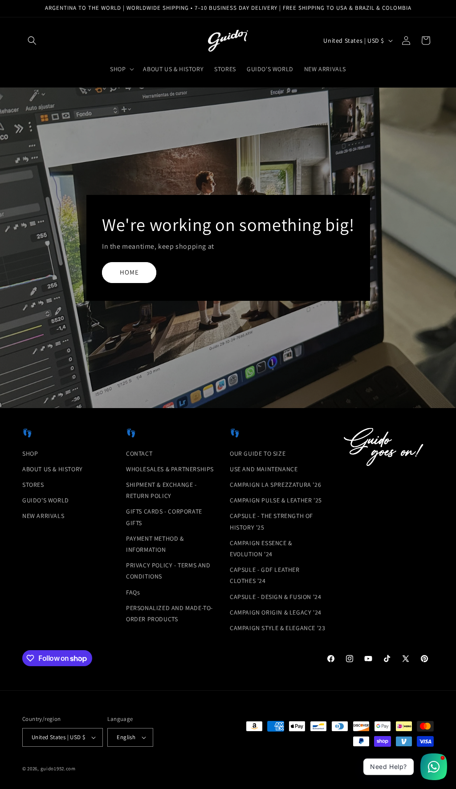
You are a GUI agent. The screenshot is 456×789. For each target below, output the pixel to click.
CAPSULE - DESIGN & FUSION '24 (275, 597)
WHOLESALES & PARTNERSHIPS (170, 469)
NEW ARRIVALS (43, 516)
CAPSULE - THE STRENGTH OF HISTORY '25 (271, 521)
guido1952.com (58, 768)
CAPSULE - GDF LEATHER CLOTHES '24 (265, 575)
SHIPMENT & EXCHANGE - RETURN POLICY (161, 490)
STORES (33, 485)
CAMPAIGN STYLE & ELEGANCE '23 (277, 628)
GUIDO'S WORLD (45, 500)
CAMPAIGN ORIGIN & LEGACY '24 (276, 612)
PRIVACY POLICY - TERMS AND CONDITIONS (168, 570)
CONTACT (139, 453)
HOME (128, 272)
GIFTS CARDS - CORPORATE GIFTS (164, 516)
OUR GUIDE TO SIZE (257, 453)
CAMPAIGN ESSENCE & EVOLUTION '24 (261, 548)
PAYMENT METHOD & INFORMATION (155, 544)
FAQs (133, 592)
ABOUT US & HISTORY (52, 469)
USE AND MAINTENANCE (263, 469)
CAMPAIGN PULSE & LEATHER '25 (276, 500)
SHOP (30, 453)
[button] (32, 40)
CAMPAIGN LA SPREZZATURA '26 (275, 485)
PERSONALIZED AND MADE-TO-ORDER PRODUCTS (169, 613)
